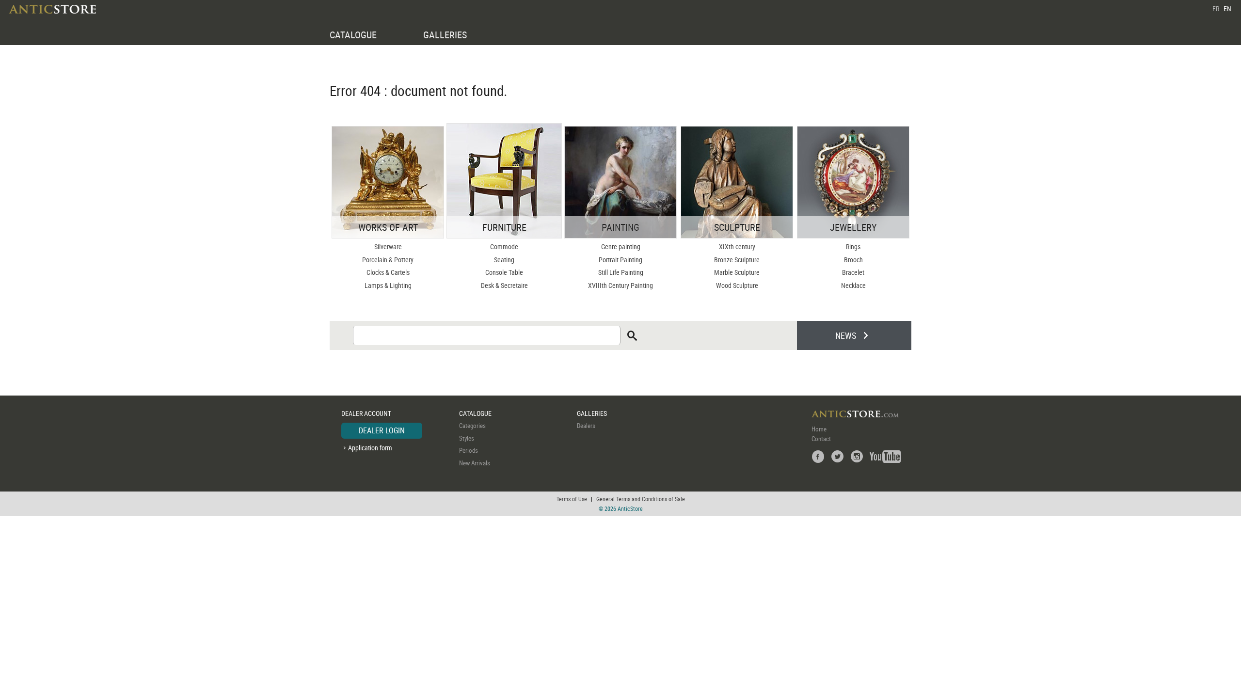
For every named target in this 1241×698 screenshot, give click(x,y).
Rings (853, 246)
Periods (468, 450)
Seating (504, 259)
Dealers (586, 425)
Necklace (853, 285)
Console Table (504, 272)
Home (819, 429)
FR (1215, 8)
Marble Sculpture (737, 272)
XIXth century (737, 246)
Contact (821, 438)
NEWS (845, 335)
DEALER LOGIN (382, 430)
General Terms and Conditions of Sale (640, 499)
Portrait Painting (620, 259)
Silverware (388, 246)
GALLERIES (445, 34)
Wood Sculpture (737, 285)
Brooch (853, 259)
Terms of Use (572, 499)
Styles (466, 438)
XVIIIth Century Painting (620, 285)
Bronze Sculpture (737, 259)
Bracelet (853, 272)
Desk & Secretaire (504, 285)
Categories (472, 425)
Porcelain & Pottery (388, 259)
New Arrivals (474, 463)
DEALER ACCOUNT (366, 413)
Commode (504, 246)
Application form (370, 447)
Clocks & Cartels (388, 272)
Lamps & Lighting (388, 285)
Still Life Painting (620, 272)
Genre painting (620, 246)
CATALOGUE (353, 34)
